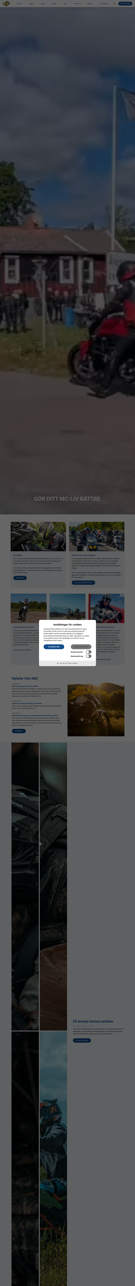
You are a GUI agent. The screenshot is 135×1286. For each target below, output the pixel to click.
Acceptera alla (53, 647)
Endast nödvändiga (81, 647)
